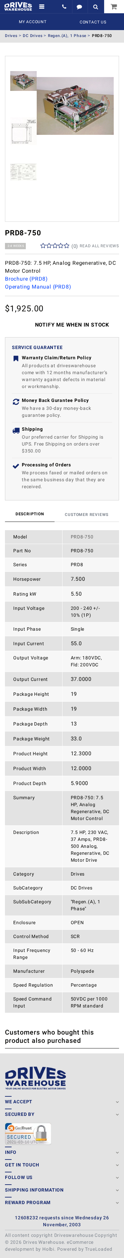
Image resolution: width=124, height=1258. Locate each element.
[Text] (80, 6)
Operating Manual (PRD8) (38, 287)
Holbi (48, 1249)
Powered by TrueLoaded (84, 1249)
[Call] (65, 6)
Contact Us (93, 22)
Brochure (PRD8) (26, 279)
